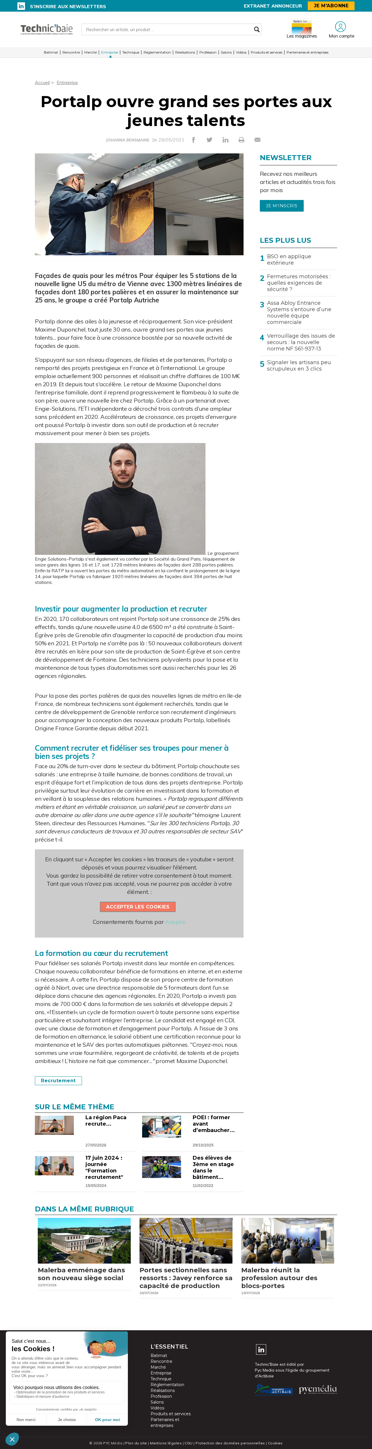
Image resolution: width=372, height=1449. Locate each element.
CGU (188, 1443)
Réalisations (185, 52)
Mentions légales (166, 1443)
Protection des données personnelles (230, 1443)
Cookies (275, 1443)
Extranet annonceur (273, 6)
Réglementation (157, 52)
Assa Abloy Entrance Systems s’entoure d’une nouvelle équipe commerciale (299, 312)
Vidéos (241, 52)
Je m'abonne (331, 5)
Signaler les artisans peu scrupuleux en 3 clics (299, 365)
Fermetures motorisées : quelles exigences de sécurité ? (298, 283)
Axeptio (175, 921)
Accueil (42, 82)
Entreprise (109, 52)
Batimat (51, 52)
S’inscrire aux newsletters (68, 6)
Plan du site (136, 1443)
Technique (130, 52)
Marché (90, 52)
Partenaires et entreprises (307, 52)
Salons (226, 52)
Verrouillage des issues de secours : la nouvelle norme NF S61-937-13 (301, 342)
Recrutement (58, 1080)
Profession (208, 52)
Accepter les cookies (137, 907)
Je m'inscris (282, 205)
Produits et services (266, 52)
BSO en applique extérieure (289, 259)
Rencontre (71, 52)
